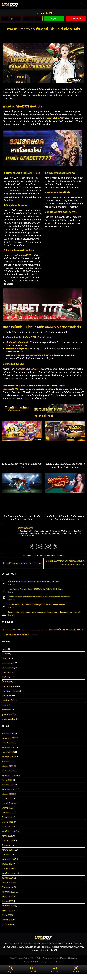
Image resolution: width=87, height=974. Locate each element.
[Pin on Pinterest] (50, 546)
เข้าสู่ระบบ (54, 18)
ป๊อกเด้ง (5, 705)
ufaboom (28, 630)
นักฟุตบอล (6, 677)
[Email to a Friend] (46, 546)
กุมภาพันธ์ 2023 (8, 803)
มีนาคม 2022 (7, 817)
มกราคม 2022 (7, 822)
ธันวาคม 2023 (7, 770)
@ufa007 (76, 971)
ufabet (16, 629)
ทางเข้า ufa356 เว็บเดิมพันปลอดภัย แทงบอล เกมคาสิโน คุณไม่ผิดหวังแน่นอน (65, 465)
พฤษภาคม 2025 (8, 747)
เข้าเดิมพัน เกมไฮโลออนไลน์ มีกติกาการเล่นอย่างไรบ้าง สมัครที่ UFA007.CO (65, 518)
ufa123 (11, 630)
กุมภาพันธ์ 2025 (8, 752)
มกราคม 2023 (7, 807)
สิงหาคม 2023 (7, 784)
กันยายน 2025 (7, 742)
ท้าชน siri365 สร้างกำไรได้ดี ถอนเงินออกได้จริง (21, 465)
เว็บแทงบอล (53, 629)
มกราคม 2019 (7, 919)
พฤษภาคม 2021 (8, 859)
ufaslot (43, 630)
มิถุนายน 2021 (7, 854)
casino (4, 649)
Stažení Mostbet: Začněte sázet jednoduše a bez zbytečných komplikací (39, 597)
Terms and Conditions (51, 958)
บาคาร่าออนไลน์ (8, 700)
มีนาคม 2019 (7, 915)
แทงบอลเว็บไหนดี (33, 635)
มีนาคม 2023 (7, 798)
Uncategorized (8, 663)
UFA (4, 629)
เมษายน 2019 (7, 910)
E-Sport (5, 653)
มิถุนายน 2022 (7, 812)
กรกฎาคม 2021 (8, 849)
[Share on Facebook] (37, 546)
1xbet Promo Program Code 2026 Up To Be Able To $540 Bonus (35, 589)
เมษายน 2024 (7, 766)
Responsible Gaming (69, 958)
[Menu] (83, 4)
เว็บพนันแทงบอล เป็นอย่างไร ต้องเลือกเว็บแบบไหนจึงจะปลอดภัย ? (21, 518)
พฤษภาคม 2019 (8, 905)
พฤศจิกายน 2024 (9, 756)
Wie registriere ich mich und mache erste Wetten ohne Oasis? (34, 581)
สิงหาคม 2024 (7, 761)
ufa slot (38, 630)
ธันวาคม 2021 (7, 826)
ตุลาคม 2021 (7, 835)
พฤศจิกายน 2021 (9, 831)
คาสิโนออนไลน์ (8, 667)
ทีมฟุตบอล (6, 672)
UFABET (43, 555)
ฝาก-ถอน (33, 971)
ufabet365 (23, 630)
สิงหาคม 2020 (8, 877)
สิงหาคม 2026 (7, 733)
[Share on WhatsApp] (32, 546)
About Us (13, 958)
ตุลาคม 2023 (7, 779)
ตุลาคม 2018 (7, 924)
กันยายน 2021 (7, 840)
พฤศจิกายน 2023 (9, 775)
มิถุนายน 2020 (8, 887)
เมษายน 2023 (7, 794)
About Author (24, 958)
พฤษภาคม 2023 (8, 789)
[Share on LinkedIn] (55, 546)
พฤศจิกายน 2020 (9, 873)
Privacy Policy (36, 958)
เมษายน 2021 (7, 863)
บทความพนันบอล (9, 686)
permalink (60, 555)
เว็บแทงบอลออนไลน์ (68, 629)
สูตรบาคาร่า (6, 709)
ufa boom (33, 630)
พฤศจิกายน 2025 (9, 738)
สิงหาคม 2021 (7, 845)
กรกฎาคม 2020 (8, 882)
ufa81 (7, 630)
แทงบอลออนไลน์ (18, 634)
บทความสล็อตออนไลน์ (11, 691)
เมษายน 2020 (7, 896)
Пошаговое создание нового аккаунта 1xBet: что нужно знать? (36, 604)
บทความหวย (7, 695)
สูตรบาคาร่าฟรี (8, 714)
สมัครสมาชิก (76, 18)
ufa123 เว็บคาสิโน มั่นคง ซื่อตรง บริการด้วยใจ (23, 563)
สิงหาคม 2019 (7, 901)
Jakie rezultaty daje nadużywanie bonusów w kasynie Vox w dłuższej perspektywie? (44, 612)
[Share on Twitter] (41, 546)
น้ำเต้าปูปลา (6, 681)
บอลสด (47, 630)
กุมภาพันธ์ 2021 (8, 868)
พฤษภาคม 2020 (8, 891)
